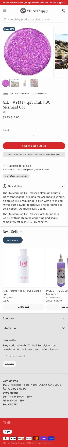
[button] (34, 145)
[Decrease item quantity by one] (6, 136)
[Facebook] (9, 422)
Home (5, 93)
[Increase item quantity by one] (62, 136)
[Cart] (62, 10)
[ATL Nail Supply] (34, 11)
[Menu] (6, 10)
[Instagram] (4, 422)
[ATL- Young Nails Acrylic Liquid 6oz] (23, 267)
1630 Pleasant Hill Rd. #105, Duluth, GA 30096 (32, 384)
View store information (16, 176)
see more (12, 240)
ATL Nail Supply (10, 443)
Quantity (6, 130)
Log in (7, 431)
